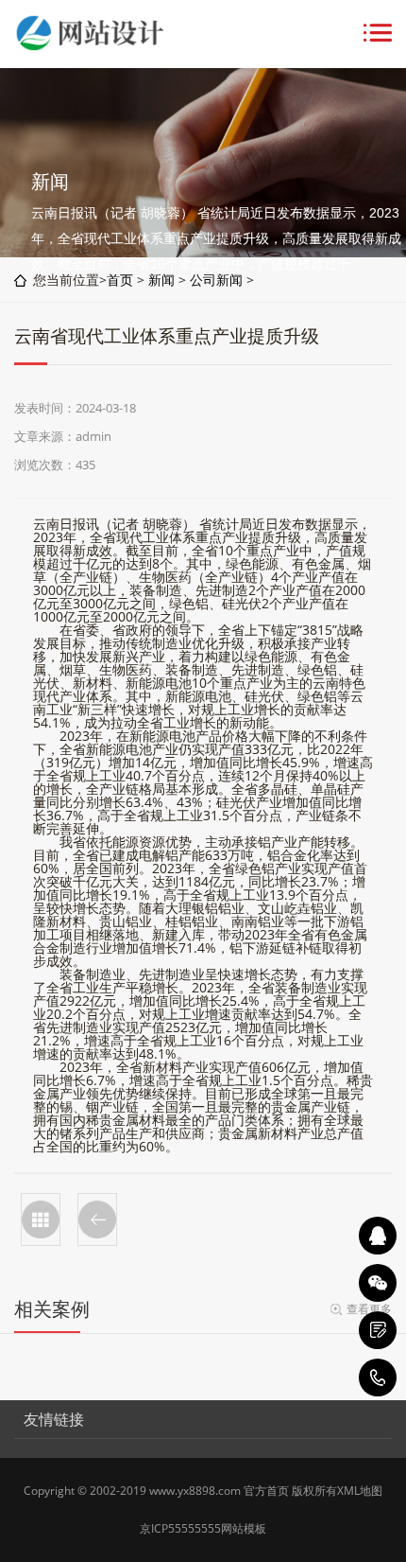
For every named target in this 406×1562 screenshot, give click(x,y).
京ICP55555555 (180, 1528)
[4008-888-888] (378, 1377)
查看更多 (369, 1309)
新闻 (161, 280)
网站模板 (243, 1528)
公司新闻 (216, 280)
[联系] (378, 1330)
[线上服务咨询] (378, 1236)
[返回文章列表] (40, 1219)
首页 (120, 280)
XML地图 (359, 1491)
